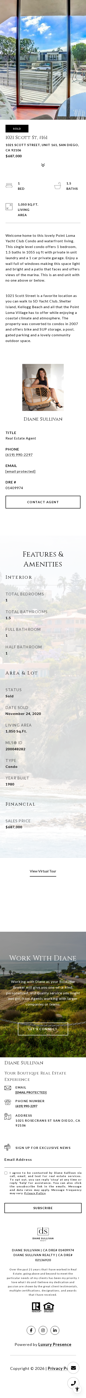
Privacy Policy (34, 1193)
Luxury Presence (54, 1344)
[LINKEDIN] (54, 1330)
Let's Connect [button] (43, 1029)
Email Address (18, 1159)
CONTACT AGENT (43, 502)
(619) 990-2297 (19, 454)
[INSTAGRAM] (43, 1330)
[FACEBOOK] (31, 1330)
